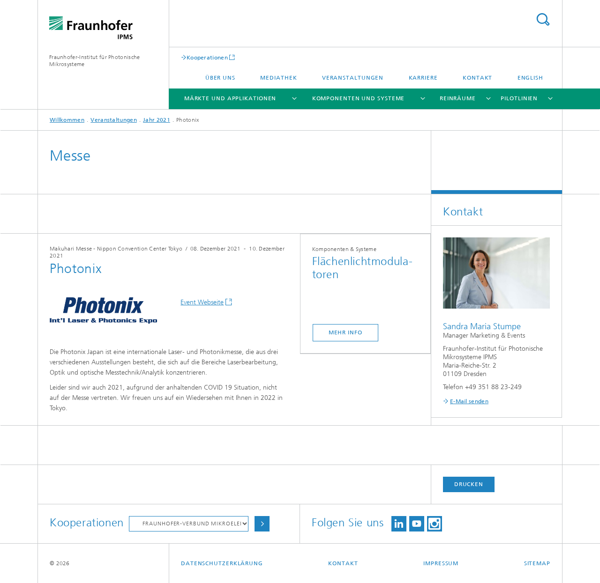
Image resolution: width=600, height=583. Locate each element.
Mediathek (278, 77)
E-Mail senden (469, 401)
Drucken (468, 484)
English (530, 77)
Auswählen (262, 523)
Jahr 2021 (156, 120)
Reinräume (458, 98)
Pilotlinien (519, 98)
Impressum (440, 563)
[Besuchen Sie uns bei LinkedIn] (398, 523)
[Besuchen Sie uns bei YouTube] (416, 523)
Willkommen (67, 120)
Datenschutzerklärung (222, 563)
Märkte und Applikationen (230, 98)
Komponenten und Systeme (358, 98)
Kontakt (477, 77)
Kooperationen (207, 57)
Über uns (220, 77)
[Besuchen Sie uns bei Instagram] (434, 523)
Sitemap (537, 563)
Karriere (423, 77)
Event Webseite (202, 302)
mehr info (345, 332)
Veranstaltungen (353, 77)
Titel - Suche (542, 19)
